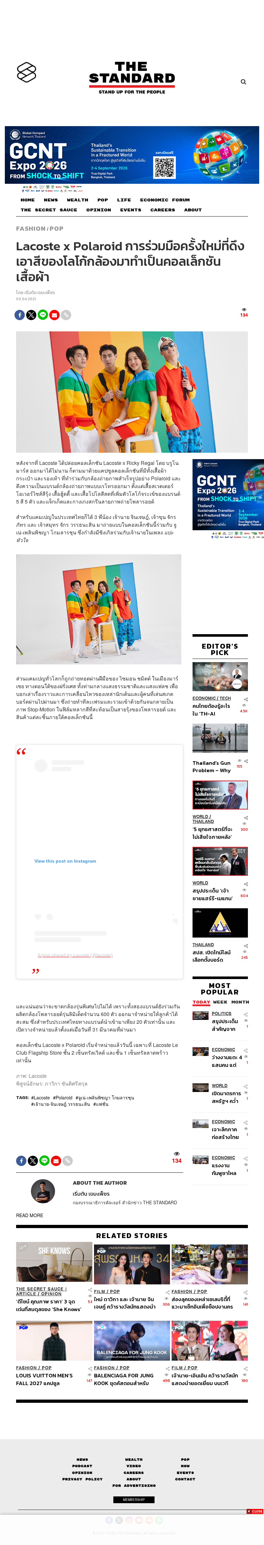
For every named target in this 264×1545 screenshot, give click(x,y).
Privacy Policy (82, 1479)
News (82, 1459)
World (200, 816)
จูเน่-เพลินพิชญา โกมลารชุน (106, 1097)
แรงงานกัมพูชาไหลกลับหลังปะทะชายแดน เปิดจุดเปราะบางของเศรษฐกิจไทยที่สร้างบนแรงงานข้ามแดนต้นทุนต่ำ (227, 1169)
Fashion (31, 228)
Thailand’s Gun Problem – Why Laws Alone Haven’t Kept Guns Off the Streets (212, 766)
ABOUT (193, 210)
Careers (134, 1473)
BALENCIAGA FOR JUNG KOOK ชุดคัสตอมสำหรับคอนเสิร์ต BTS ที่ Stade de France (125, 1379)
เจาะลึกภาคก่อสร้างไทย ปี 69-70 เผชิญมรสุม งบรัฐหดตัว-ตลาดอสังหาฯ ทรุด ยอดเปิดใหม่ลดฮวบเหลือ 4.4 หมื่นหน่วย (226, 1133)
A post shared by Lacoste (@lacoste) (75, 955)
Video (134, 1466)
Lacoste (42, 1097)
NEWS (51, 200)
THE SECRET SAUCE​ (49, 210)
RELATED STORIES (132, 1235)
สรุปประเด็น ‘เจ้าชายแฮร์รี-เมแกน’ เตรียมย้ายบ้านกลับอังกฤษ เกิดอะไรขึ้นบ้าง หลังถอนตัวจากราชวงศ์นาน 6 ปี (213, 894)
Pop (185, 1459)
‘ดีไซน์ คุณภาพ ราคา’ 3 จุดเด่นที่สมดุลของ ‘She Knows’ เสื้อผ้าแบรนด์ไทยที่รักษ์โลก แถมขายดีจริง (48, 1305)
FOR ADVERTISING (134, 1485)
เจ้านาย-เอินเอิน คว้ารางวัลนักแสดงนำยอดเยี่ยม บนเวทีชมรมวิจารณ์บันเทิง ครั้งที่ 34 (205, 1379)
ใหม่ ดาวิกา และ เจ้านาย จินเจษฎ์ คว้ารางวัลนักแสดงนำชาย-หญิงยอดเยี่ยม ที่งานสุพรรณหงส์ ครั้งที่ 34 (125, 1303)
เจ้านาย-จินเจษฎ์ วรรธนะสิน (62, 1104)
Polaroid (64, 1097)
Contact (185, 1479)
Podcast (82, 1466)
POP (102, 200)
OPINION (98, 210)
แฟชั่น (102, 1104)
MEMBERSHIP (134, 1499)
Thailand (203, 821)
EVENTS (130, 210)
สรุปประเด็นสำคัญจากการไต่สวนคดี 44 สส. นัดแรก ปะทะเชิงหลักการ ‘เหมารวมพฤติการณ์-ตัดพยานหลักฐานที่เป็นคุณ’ (227, 1025)
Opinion (51, 1293)
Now (185, 1466)
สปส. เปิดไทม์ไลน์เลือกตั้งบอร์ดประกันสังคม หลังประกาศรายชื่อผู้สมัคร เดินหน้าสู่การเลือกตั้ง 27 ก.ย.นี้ (212, 956)
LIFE (124, 200)
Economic (204, 698)
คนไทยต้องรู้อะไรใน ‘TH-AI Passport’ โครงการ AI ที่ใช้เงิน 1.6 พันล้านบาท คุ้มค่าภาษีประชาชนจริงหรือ (212, 709)
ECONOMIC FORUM (165, 200)
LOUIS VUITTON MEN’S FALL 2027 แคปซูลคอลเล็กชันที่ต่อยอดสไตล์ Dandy (44, 1379)
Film (99, 1291)
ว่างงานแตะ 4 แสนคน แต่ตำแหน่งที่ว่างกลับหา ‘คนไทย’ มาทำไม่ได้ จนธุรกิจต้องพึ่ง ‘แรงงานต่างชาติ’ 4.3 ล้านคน (227, 1061)
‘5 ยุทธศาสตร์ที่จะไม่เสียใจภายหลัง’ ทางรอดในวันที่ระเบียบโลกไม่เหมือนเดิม (212, 833)
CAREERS (162, 210)
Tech (225, 698)
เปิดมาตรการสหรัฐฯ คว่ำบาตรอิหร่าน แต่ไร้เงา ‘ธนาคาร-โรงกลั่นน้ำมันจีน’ (226, 1097)
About (134, 1479)
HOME (28, 200)
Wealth (134, 1459)
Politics (221, 1013)
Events (185, 1473)
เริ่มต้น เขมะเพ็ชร (39, 292)
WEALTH (77, 200)
